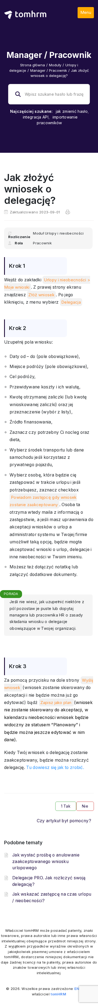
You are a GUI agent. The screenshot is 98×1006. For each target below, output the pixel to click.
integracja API (35, 117)
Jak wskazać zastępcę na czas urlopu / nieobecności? (51, 897)
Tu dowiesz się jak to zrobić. (55, 767)
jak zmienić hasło (72, 111)
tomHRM (58, 994)
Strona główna (32, 65)
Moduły (55, 65)
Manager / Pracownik (48, 70)
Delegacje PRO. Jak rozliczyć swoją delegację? (48, 881)
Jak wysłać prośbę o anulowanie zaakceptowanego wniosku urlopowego (45, 861)
